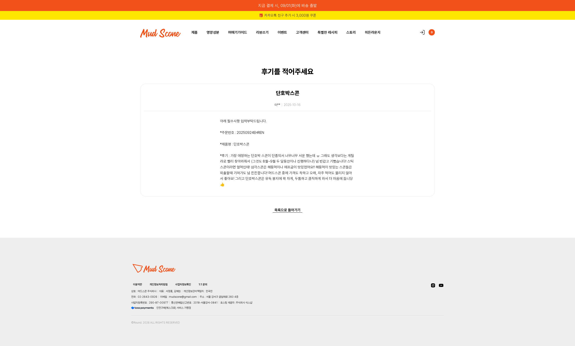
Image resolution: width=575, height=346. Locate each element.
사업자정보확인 (183, 284)
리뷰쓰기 (262, 32)
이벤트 (282, 32)
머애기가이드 (237, 32)
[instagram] (433, 285)
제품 (194, 32)
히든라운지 (372, 32)
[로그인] (422, 32)
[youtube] (441, 285)
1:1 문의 (203, 284)
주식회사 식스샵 (244, 302)
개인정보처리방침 (159, 284)
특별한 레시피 (327, 32)
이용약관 (137, 284)
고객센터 (302, 32)
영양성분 (213, 32)
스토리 (351, 32)
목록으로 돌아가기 (287, 209)
